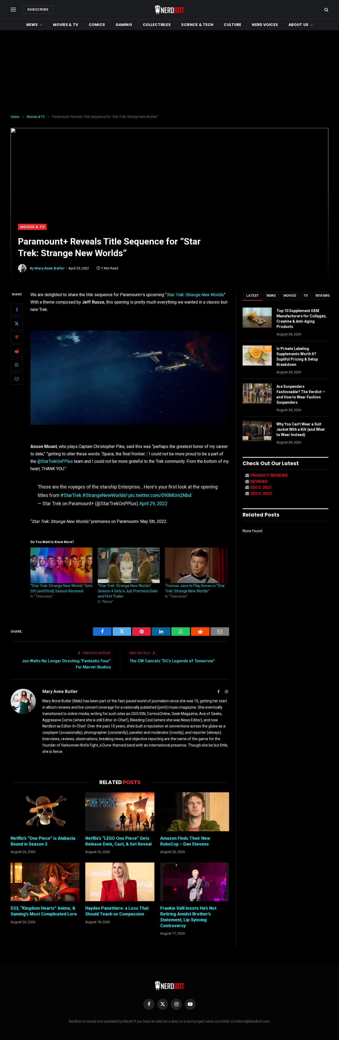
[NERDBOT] (169, 9)
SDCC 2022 (261, 493)
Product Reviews (269, 475)
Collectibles (157, 24)
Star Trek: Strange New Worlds (195, 294)
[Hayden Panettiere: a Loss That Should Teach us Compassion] (119, 882)
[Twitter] (17, 323)
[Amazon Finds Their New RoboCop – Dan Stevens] (194, 811)
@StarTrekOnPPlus (55, 461)
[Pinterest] (17, 337)
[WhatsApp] (17, 365)
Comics (97, 24)
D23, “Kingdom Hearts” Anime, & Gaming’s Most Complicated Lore (44, 911)
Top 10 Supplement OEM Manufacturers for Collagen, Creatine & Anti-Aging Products (301, 319)
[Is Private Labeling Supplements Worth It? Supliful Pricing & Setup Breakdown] (257, 355)
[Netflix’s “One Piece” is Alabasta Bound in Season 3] (45, 811)
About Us (298, 24)
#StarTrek (70, 495)
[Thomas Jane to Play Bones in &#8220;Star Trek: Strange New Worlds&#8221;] (196, 565)
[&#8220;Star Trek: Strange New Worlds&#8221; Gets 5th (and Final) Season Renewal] (61, 565)
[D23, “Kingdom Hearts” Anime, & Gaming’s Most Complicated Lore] (45, 882)
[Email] (17, 378)
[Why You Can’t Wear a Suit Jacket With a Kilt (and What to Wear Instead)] (257, 431)
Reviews (322, 295)
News (32, 24)
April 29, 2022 (153, 503)
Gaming (123, 24)
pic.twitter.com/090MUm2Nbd (159, 495)
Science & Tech (197, 24)
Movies (289, 295)
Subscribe (37, 9)
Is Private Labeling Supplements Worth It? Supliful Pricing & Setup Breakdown (297, 356)
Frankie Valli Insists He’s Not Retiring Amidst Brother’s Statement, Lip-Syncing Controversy (188, 917)
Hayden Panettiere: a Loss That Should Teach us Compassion (117, 911)
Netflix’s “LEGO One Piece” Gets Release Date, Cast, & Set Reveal (118, 841)
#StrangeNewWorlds (104, 495)
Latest (252, 295)
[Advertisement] (169, 72)
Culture (232, 24)
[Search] (325, 10)
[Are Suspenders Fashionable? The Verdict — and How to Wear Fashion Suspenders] (257, 393)
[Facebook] (17, 310)
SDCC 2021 (261, 487)
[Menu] (13, 10)
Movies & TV (65, 24)
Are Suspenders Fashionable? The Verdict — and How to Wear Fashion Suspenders (300, 394)
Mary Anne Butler (49, 268)
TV (306, 295)
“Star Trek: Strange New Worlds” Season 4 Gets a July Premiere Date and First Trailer (128, 591)
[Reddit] (17, 351)
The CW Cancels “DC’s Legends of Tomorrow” (172, 661)
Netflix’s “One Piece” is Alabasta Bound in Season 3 (43, 841)
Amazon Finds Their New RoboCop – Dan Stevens (185, 841)
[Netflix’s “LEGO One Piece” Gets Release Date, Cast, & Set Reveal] (119, 811)
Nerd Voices (265, 24)
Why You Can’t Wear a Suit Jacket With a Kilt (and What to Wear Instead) (300, 429)
